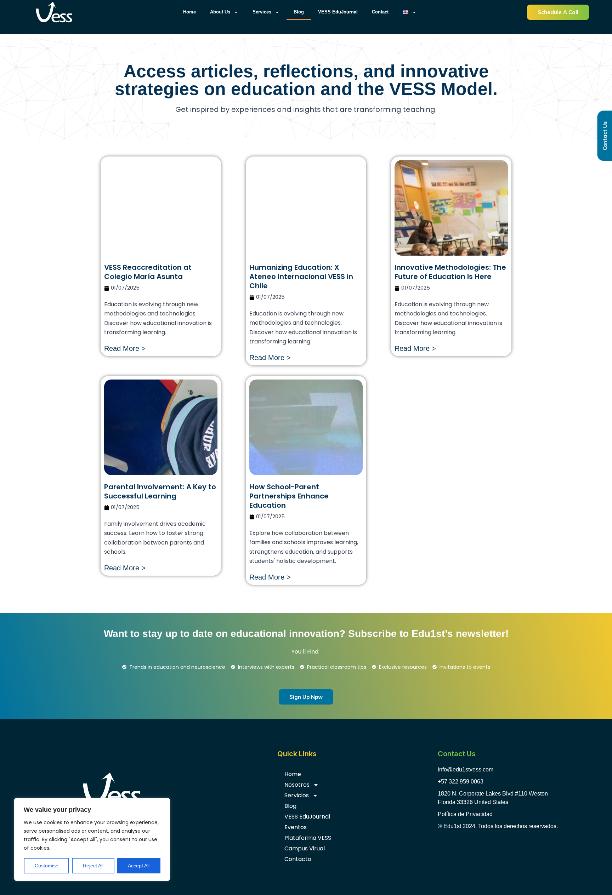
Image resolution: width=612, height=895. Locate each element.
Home (189, 12)
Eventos (295, 827)
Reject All (93, 865)
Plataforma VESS (307, 838)
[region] (92, 839)
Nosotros (297, 785)
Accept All (138, 865)
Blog (299, 12)
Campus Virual (304, 848)
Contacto (297, 859)
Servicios (296, 795)
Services (262, 12)
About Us (220, 12)
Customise (46, 865)
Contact (380, 12)
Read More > (125, 348)
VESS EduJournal (338, 12)
